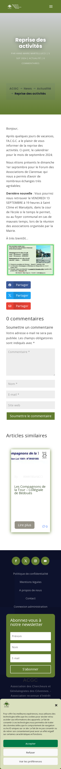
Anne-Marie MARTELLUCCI (31, 53)
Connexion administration (30, 606)
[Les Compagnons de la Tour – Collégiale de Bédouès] (30, 465)
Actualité (35, 58)
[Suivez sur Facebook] (16, 561)
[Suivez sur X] (25, 561)
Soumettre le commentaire (30, 416)
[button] (56, 705)
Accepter (31, 743)
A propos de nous (30, 590)
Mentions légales (30, 582)
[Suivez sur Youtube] (45, 561)
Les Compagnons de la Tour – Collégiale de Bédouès (30, 489)
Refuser (30, 752)
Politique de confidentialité (30, 573)
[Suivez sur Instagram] (35, 561)
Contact (30, 598)
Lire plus (24, 525)
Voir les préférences (30, 761)
